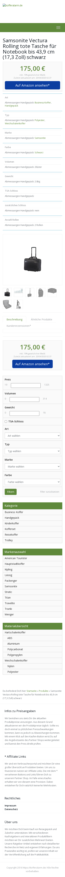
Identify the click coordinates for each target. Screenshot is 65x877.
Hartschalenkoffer (15, 632)
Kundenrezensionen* (18, 325)
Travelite (10, 603)
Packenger (11, 580)
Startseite (32, 690)
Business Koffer (43, 102)
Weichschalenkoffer (15, 123)
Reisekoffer (11, 534)
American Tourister (16, 558)
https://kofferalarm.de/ (34, 867)
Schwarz (39, 152)
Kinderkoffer (12, 523)
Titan (8, 597)
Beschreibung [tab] (14, 319)
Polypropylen (15, 655)
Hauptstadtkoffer (15, 563)
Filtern (10, 491)
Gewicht (10, 407)
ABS (9, 638)
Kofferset (10, 529)
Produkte (43, 690)
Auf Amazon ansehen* (32, 85)
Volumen (10, 393)
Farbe (8, 475)
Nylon (10, 666)
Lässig (8, 575)
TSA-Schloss (15, 421)
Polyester (40, 120)
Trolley (9, 540)
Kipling (8, 569)
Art (7, 429)
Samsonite (40, 138)
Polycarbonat (15, 649)
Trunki (8, 608)
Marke (9, 459)
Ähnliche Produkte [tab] (41, 319)
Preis (8, 379)
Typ (7, 444)
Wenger (9, 614)
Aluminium (13, 643)
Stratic (8, 592)
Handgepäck (11, 105)
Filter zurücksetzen (49, 491)
